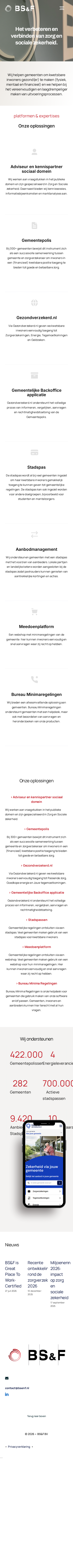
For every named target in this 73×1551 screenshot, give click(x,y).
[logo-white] (19, 5)
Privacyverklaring (19, 1447)
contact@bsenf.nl (17, 1388)
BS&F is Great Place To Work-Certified (13, 1274)
